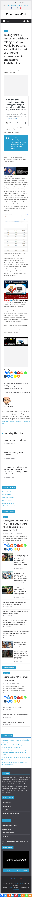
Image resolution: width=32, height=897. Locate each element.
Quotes (6, 31)
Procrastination (6, 806)
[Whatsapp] (25, 372)
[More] (18, 376)
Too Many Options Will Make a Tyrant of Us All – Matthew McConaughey (15, 612)
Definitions (6, 673)
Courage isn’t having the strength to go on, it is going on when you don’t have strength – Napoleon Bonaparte (21, 655)
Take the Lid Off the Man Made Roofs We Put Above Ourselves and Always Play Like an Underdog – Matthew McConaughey (15, 622)
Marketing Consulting (8, 497)
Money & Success (7, 810)
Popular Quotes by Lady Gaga (15, 440)
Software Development (8, 506)
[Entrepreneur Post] (4, 21)
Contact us (5, 836)
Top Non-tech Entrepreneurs (10, 813)
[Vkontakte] (8, 376)
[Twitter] (8, 372)
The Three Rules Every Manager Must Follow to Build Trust (17, 6)
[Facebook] (5, 372)
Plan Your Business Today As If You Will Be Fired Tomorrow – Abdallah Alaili (15, 603)
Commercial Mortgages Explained (13, 707)
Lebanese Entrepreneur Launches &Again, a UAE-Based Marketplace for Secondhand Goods (15, 752)
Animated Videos (7, 500)
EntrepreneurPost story (17, 782)
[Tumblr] (5, 376)
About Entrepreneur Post (9, 841)
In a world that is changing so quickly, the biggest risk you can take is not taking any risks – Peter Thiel (16, 385)
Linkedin (18, 421)
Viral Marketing (6, 494)
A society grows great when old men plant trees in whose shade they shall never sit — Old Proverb (20, 591)
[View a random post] (28, 21)
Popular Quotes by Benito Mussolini (16, 392)
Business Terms (6, 829)
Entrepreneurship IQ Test (9, 825)
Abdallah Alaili (19, 67)
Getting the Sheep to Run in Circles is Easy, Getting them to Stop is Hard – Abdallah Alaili (15, 525)
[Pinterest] (18, 372)
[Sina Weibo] (15, 376)
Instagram (5, 421)
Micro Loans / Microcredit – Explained (15, 678)
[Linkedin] (15, 372)
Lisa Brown (16, 683)
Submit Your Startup (8, 833)
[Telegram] (11, 376)
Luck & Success (6, 802)
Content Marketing (7, 492)
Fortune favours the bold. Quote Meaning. (20, 643)
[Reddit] (11, 372)
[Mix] (21, 372)
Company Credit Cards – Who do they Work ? (16, 714)
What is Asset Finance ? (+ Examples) (13, 722)
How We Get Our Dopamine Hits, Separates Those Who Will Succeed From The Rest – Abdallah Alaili (20, 576)
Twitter (12, 421)
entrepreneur (7, 330)
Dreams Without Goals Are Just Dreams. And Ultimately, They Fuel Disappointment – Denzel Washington (16, 633)
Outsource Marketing (8, 503)
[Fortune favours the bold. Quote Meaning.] (7, 645)
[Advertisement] (16, 85)
